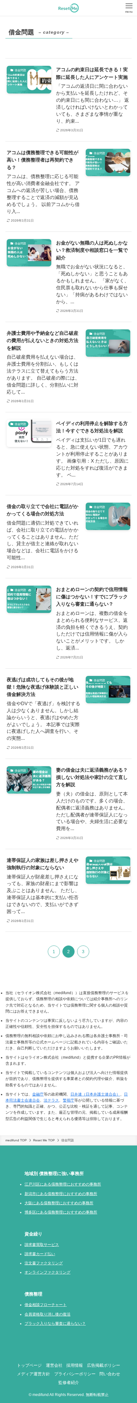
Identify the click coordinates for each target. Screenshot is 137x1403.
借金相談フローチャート (46, 1305)
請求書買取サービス (42, 1244)
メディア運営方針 (33, 1374)
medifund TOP (16, 1140)
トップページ (29, 1365)
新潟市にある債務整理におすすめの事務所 (61, 1194)
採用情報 (74, 1365)
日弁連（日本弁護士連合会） (95, 1094)
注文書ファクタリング (44, 1263)
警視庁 (68, 1100)
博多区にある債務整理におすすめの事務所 (61, 1212)
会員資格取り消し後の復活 (47, 1314)
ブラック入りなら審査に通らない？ (55, 1323)
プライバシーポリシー (75, 1374)
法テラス (51, 1100)
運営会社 (54, 1365)
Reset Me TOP (44, 1140)
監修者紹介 (68, 1382)
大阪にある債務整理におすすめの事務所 (59, 1203)
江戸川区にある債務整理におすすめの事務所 (63, 1184)
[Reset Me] (68, 8)
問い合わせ (109, 1374)
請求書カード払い (40, 1254)
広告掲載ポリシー (103, 1365)
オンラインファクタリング (47, 1272)
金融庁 (38, 1094)
